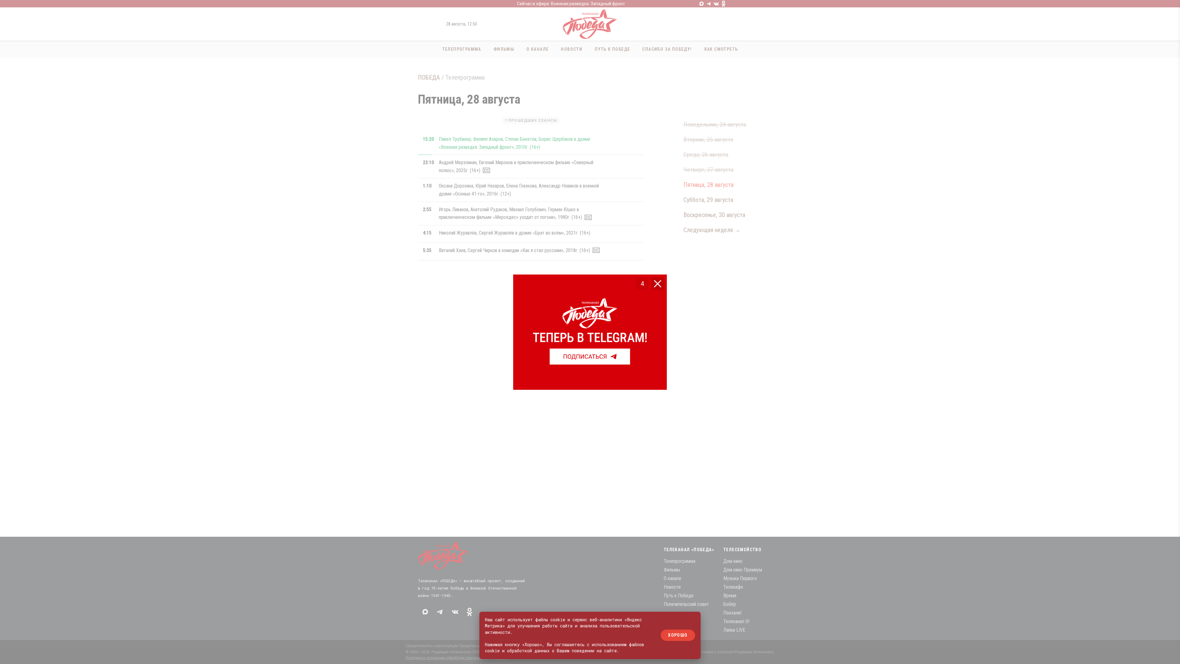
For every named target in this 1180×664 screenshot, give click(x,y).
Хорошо (677, 635)
